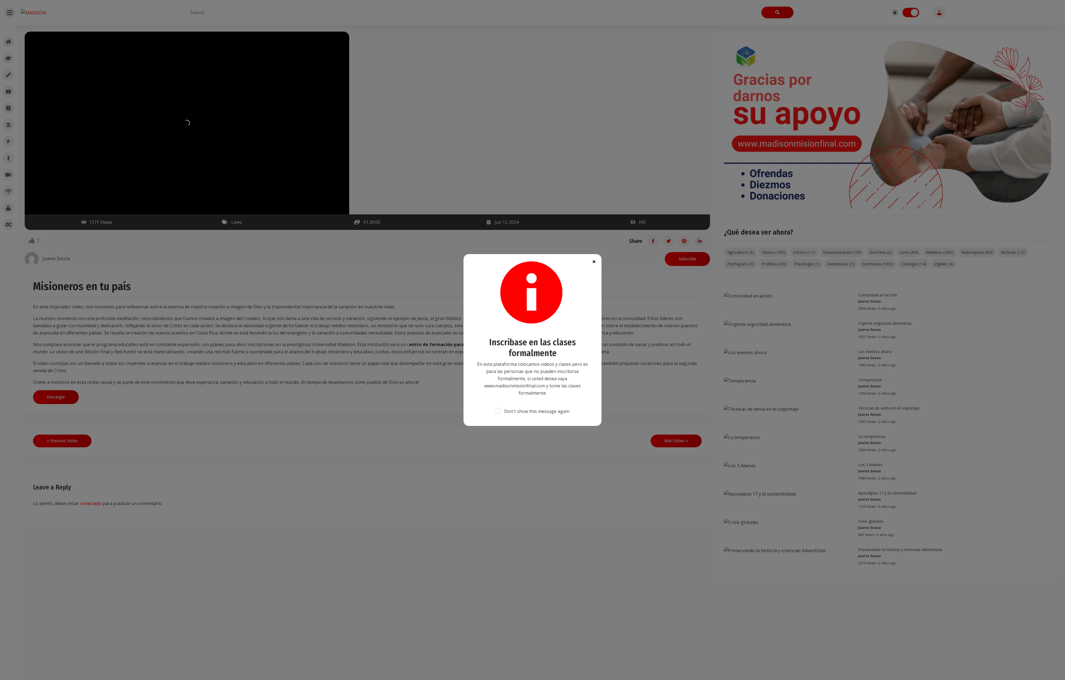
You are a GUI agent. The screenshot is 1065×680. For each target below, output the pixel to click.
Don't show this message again (536, 411)
